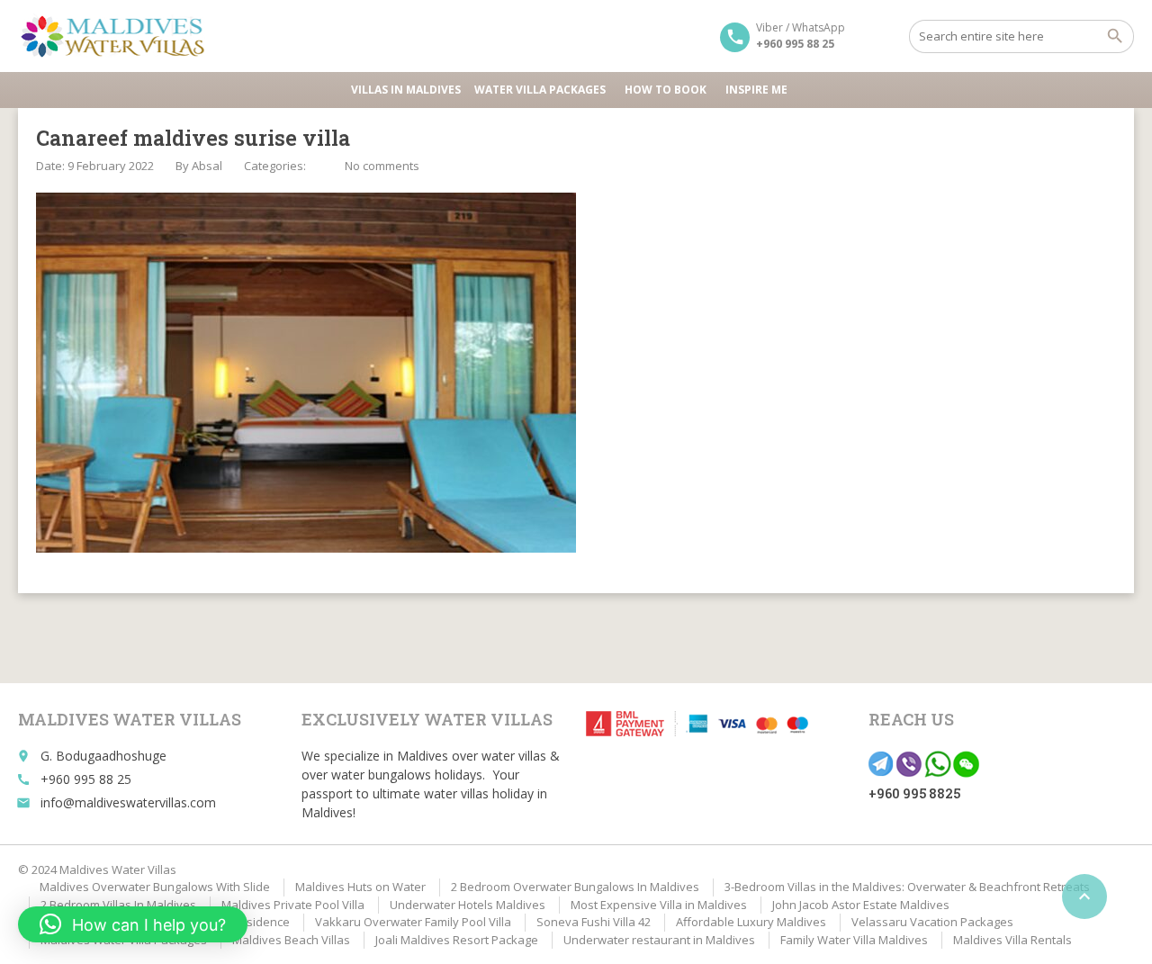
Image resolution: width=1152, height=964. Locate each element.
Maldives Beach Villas (291, 940)
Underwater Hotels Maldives (467, 904)
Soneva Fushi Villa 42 (593, 922)
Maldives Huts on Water (360, 886)
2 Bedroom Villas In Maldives (118, 904)
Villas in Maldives (406, 89)
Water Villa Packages (540, 89)
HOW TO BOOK (665, 89)
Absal (207, 166)
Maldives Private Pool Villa (292, 904)
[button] (133, 924)
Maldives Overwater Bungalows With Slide (155, 886)
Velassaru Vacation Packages (932, 922)
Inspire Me (756, 89)
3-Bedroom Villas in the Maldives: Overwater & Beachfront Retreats (907, 886)
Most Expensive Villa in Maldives (659, 904)
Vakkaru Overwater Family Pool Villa (413, 922)
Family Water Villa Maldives (854, 940)
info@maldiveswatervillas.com (128, 802)
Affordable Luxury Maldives (751, 922)
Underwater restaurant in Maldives (659, 940)
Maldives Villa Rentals (1012, 940)
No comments (382, 166)
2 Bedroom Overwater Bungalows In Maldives (575, 886)
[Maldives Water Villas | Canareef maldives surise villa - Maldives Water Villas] (119, 36)
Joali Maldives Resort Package (456, 940)
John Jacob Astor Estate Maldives (861, 904)
